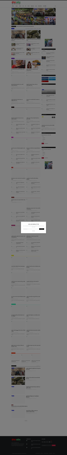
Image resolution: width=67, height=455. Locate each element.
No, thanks (33, 230)
